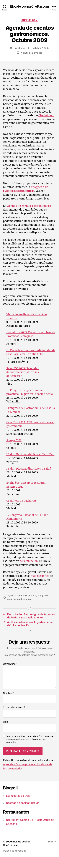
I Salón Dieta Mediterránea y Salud (28, 468)
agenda (11, 595)
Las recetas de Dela (18, 795)
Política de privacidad (14, 850)
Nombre (8, 693)
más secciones (40, 576)
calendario (22, 595)
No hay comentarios (31, 52)
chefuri (21, 48)
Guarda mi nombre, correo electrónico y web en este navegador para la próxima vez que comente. (30, 739)
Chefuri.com (29, 20)
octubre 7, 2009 (41, 48)
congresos (43, 595)
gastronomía (24, 599)
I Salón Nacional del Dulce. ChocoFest (30, 454)
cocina (32, 595)
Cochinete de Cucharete (21, 501)
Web (5, 722)
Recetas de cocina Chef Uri (22, 802)
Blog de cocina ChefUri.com (29, 6)
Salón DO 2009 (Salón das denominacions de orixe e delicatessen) (23, 372)
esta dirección (29, 561)
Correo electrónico (14, 707)
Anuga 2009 (13, 440)
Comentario (10, 664)
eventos (11, 599)
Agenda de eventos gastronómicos (29, 206)
